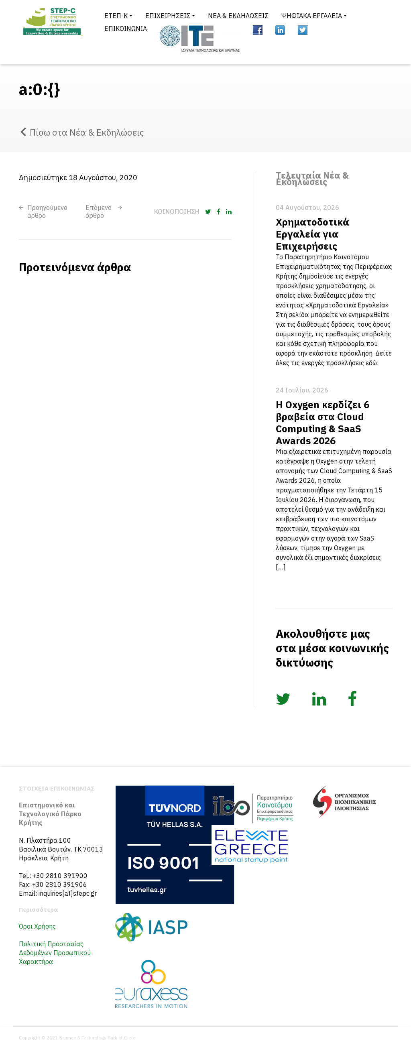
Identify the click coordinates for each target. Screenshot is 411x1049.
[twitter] (303, 30)
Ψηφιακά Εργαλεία (311, 16)
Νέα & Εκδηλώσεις (238, 16)
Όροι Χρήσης (37, 926)
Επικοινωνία (125, 28)
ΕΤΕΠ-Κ (116, 16)
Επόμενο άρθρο (98, 211)
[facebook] (258, 30)
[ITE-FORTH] (200, 38)
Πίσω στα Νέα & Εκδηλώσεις (87, 132)
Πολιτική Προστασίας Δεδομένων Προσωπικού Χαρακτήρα (55, 953)
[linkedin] (280, 30)
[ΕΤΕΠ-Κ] (52, 32)
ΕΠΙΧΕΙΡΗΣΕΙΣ (167, 16)
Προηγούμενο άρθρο (47, 211)
